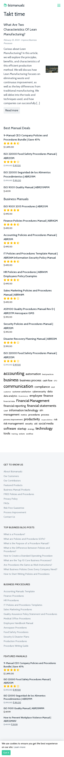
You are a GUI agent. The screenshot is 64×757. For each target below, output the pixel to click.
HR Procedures (11, 600)
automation (33, 374)
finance (48, 395)
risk (55, 419)
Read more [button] (11, 110)
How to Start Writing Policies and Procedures (27, 574)
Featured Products (13, 485)
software (10, 428)
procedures (34, 414)
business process (30, 380)
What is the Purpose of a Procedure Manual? (26, 543)
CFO (55, 381)
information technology (23, 410)
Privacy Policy (11, 498)
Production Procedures (15, 641)
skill (35, 423)
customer (7, 392)
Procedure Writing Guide (16, 645)
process (45, 414)
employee (35, 395)
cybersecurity (39, 391)
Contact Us (9, 516)
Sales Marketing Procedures (18, 609)
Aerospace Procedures (15, 627)
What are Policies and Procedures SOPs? (24, 538)
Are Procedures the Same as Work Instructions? (28, 564)
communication (18, 386)
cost (53, 387)
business (11, 379)
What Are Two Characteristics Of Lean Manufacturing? (20, 29)
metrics (24, 415)
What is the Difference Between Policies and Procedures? (27, 549)
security (29, 423)
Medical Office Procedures (17, 618)
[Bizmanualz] (14, 5)
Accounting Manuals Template (19, 591)
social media (46, 423)
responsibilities (47, 420)
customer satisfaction (21, 391)
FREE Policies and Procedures (19, 494)
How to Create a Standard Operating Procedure (28, 555)
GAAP (6, 411)
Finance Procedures (14, 595)
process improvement (13, 419)
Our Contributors (12, 480)
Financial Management (32, 400)
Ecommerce (23, 396)
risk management (14, 423)
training (15, 434)
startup (21, 428)
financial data (9, 401)
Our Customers (11, 476)
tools (7, 433)
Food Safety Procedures (16, 632)
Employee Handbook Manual (18, 623)
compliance (42, 386)
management (11, 414)
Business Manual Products (17, 489)
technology (44, 428)
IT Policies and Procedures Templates (23, 605)
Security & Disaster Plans (16, 636)
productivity (32, 419)
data (50, 391)
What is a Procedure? (14, 534)
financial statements (41, 406)
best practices (47, 374)
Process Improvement (15, 512)
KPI (41, 410)
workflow (29, 434)
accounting (14, 373)
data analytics (10, 396)
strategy (31, 429)
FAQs (6, 503)
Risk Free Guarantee (14, 507)
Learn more (19, 747)
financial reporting (15, 406)
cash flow (47, 380)
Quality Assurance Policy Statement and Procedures (30, 614)
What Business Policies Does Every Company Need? (30, 569)
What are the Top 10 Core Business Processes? (28, 560)
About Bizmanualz (13, 471)
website (22, 434)
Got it (6, 752)
